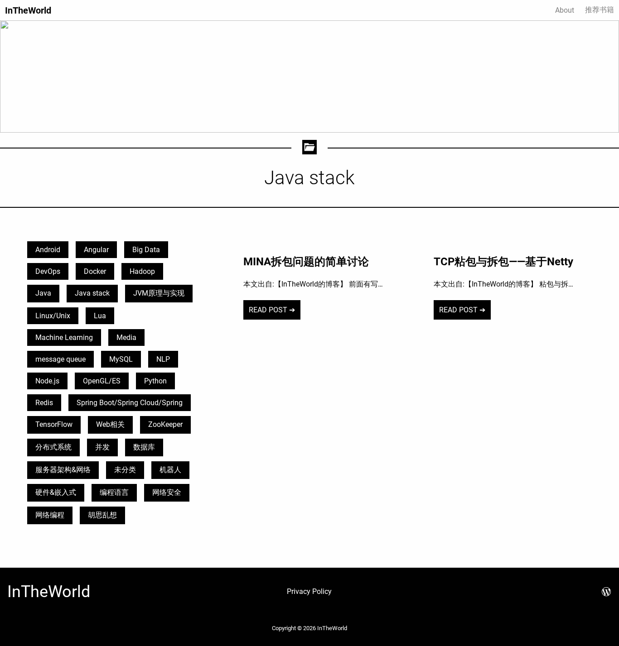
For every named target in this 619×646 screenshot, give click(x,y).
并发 (102, 447)
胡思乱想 (102, 515)
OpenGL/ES (102, 381)
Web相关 (110, 424)
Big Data (146, 249)
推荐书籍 (599, 9)
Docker (95, 271)
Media (126, 337)
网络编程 (49, 515)
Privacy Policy (309, 591)
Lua (100, 315)
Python (155, 381)
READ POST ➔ (272, 310)
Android (47, 249)
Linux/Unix (52, 315)
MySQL (121, 359)
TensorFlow (54, 424)
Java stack (92, 293)
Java (43, 293)
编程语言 (114, 492)
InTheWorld (28, 10)
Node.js (47, 381)
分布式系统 (53, 447)
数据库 (144, 447)
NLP (163, 359)
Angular (96, 249)
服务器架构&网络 (63, 469)
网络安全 (166, 492)
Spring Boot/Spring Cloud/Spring (130, 402)
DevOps (47, 271)
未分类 (125, 469)
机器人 (170, 469)
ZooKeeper (165, 424)
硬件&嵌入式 (55, 492)
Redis (44, 402)
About (564, 10)
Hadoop (142, 271)
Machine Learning (64, 337)
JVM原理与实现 (158, 293)
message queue (60, 359)
